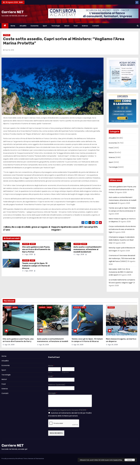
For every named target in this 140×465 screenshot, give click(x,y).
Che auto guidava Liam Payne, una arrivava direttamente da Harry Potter (36, 249)
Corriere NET (13, 12)
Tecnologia (55, 26)
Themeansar (39, 458)
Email (51, 376)
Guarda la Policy (117, 460)
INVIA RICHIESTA (56, 433)
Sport (45, 26)
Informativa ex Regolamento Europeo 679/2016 (67, 410)
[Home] (5, 25)
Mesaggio (52, 393)
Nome (51, 366)
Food (75, 26)
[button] (137, 26)
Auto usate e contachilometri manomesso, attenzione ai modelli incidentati (87, 249)
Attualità (23, 26)
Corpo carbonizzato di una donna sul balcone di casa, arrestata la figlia (122, 229)
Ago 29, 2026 (9, 345)
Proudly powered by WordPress (12, 458)
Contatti (95, 26)
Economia (34, 26)
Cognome (65, 372)
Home (13, 26)
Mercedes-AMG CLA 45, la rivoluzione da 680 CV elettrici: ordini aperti (121, 272)
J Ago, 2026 (28, 254)
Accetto (129, 460)
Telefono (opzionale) (56, 385)
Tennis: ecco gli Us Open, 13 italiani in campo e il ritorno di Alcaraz (36, 265)
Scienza (85, 26)
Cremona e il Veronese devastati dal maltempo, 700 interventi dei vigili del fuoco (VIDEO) (122, 258)
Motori (66, 26)
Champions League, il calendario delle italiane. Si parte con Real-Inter (122, 240)
